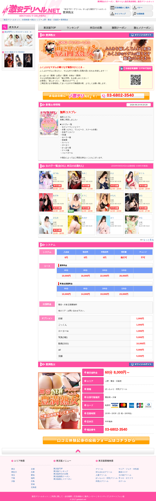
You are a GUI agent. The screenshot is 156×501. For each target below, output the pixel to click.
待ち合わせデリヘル (104, 472)
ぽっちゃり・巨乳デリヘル (107, 478)
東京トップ (35, 20)
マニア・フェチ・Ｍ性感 (129, 469)
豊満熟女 (64, 20)
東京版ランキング (60, 471)
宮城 (33, 484)
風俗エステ (123, 472)
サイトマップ (120, 14)
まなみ (55, 218)
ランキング (73, 27)
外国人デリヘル (102, 481)
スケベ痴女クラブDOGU (14, 52)
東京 (13, 469)
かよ (112, 173)
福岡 (33, 478)
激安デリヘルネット (40, 496)
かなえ (113, 195)
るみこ (84, 173)
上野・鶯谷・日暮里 (50, 20)
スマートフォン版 (117, 496)
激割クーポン (119, 27)
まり (112, 218)
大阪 (13, 481)
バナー (139, 8)
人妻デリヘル (101, 475)
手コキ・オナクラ (126, 478)
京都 (33, 469)
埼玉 (13, 475)
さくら (141, 173)
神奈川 (14, 472)
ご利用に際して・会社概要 (61, 496)
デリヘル (99, 469)
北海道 (33, 487)
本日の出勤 (96, 27)
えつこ (84, 195)
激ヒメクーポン (142, 27)
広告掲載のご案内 (121, 8)
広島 (33, 481)
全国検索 (140, 14)
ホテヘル (122, 481)
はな (141, 195)
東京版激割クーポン (61, 476)
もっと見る (148, 240)
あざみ (55, 195)
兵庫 (33, 472)
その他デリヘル (125, 475)
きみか (84, 218)
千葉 (13, 478)
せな (141, 218)
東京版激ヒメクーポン (62, 479)
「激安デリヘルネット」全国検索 (15, 20)
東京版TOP (50, 27)
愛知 (33, 475)
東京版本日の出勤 (60, 474)
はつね (55, 173)
